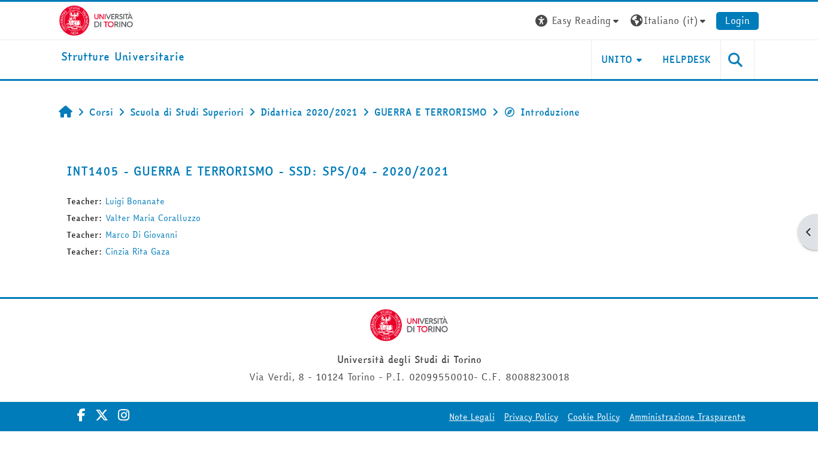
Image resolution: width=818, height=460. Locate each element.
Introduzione (550, 112)
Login (737, 20)
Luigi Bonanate (135, 201)
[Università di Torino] (96, 19)
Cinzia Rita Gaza (137, 251)
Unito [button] (617, 59)
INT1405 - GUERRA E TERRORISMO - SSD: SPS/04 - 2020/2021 (257, 171)
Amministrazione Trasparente (687, 416)
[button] (578, 20)
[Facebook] (81, 415)
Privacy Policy (531, 416)
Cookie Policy (594, 416)
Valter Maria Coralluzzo (153, 218)
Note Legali (472, 416)
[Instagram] (123, 415)
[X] (101, 415)
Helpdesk (686, 59)
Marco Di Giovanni (141, 234)
